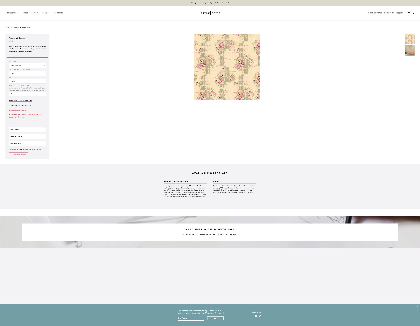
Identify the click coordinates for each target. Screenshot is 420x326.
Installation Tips (207, 235)
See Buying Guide (18, 154)
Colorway (14, 62)
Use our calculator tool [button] (20, 101)
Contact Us (389, 13)
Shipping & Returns (229, 235)
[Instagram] (256, 316)
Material (13, 77)
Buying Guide (188, 235)
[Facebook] (252, 316)
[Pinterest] (260, 316)
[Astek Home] (210, 13)
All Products (15, 27)
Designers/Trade (375, 13)
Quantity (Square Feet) (20, 85)
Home (7, 27)
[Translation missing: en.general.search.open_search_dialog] (413, 13)
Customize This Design (21, 106)
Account (399, 13)
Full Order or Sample (19, 69)
